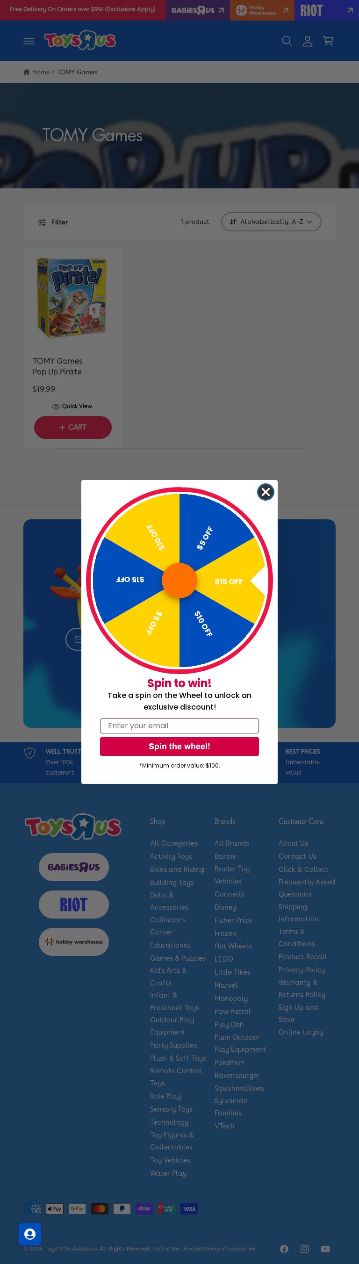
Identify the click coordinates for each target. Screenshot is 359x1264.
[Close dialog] (266, 492)
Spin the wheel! (179, 746)
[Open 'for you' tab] (30, 1234)
